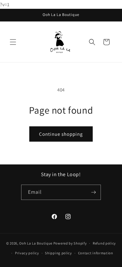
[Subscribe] (93, 192)
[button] (13, 42)
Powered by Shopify (70, 243)
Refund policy (104, 243)
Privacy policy (27, 253)
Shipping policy (58, 253)
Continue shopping (61, 134)
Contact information (95, 253)
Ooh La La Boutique (35, 243)
